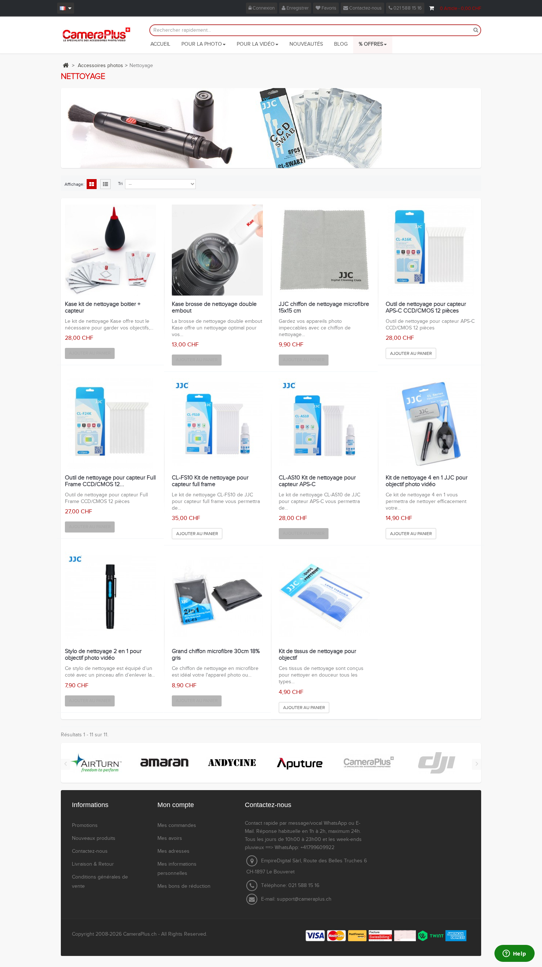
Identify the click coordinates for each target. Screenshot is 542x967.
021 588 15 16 (407, 8)
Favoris (328, 8)
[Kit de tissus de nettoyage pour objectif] (324, 597)
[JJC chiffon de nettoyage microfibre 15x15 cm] (324, 250)
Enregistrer (297, 8)
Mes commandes (176, 825)
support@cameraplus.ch (304, 899)
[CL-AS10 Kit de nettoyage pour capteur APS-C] (324, 423)
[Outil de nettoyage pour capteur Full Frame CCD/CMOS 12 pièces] (110, 423)
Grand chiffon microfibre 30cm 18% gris (216, 654)
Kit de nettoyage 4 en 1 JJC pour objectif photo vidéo (427, 481)
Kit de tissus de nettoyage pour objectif (317, 654)
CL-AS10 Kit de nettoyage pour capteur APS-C (317, 481)
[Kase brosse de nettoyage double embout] (217, 250)
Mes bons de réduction (184, 886)
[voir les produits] (96, 762)
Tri (120, 183)
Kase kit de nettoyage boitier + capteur (102, 307)
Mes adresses (173, 851)
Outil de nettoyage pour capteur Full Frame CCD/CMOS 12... (110, 481)
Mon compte (175, 805)
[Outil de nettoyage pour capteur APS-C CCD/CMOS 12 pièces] (431, 250)
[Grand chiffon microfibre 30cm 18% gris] (217, 597)
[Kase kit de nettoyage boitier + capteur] (110, 250)
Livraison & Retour (93, 864)
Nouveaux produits (93, 838)
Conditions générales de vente (100, 881)
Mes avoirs (169, 838)
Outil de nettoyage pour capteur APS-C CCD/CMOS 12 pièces (426, 307)
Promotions (85, 825)
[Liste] (105, 184)
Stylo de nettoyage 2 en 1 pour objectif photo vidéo (103, 654)
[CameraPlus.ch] (96, 34)
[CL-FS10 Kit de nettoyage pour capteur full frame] (217, 423)
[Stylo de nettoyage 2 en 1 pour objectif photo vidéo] (110, 597)
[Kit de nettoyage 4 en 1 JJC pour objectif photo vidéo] (431, 423)
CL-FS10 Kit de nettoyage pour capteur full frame (210, 481)
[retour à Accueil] (66, 65)
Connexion (263, 8)
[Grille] (91, 184)
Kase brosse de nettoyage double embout (214, 307)
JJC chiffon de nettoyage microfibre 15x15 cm (324, 307)
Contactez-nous (365, 8)
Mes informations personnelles (177, 868)
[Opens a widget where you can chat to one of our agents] (514, 954)
